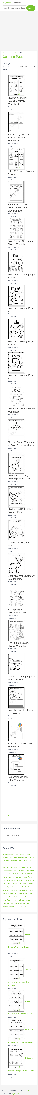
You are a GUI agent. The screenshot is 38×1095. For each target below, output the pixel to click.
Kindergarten (15, 893)
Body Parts (9, 867)
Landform (5, 897)
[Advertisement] (19, 29)
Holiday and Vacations (21, 890)
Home (5, 53)
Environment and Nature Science (17, 877)
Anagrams (12, 864)
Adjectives (5, 864)
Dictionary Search (8, 874)
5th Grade (18, 860)
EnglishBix (17, 3)
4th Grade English (9, 861)
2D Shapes (20, 854)
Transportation (19, 907)
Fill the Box (14, 883)
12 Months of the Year (28, 860)
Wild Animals (28, 907)
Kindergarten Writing (26, 893)
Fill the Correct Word (24, 883)
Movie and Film (13, 897)
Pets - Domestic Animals (15, 900)
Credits (27, 1091)
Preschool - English (8, 903)
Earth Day (16, 874)
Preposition (28, 900)
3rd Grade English (15, 857)
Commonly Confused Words (15, 870)
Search (30, 8)
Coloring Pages (14, 53)
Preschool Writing (20, 903)
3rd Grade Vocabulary (27, 857)
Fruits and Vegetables (18, 887)
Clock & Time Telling (19, 867)
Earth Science (24, 874)
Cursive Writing (29, 870)
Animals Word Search (21, 864)
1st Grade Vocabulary (9, 854)
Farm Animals (15, 880)
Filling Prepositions (25, 880)
